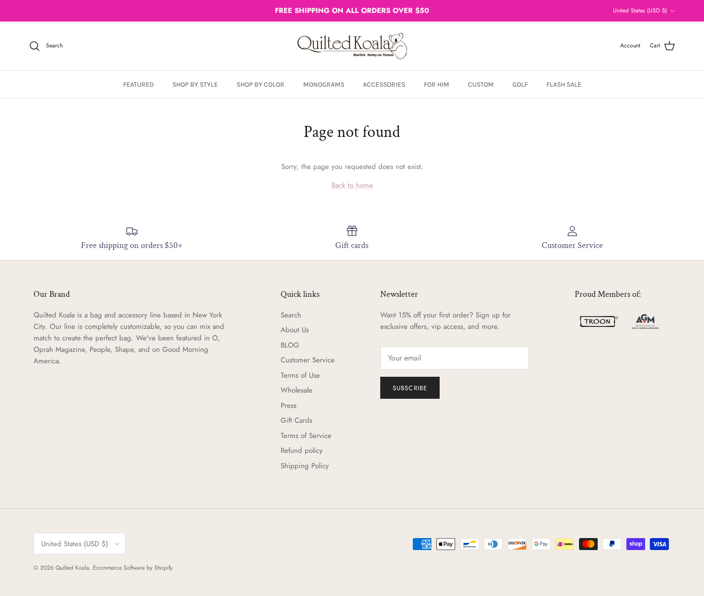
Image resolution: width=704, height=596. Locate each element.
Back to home (352, 185)
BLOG (290, 345)
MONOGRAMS (323, 84)
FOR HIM (436, 84)
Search (291, 315)
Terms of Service (306, 435)
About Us (295, 330)
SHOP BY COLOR (260, 84)
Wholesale (296, 390)
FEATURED (138, 84)
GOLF (520, 84)
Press (288, 405)
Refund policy (302, 450)
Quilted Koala (72, 567)
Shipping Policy (305, 466)
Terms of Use (300, 375)
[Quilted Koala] (352, 46)
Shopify (163, 567)
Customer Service (308, 360)
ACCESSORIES (384, 84)
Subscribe (410, 388)
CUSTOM (481, 84)
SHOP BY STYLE (195, 84)
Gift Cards (296, 420)
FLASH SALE (563, 84)
